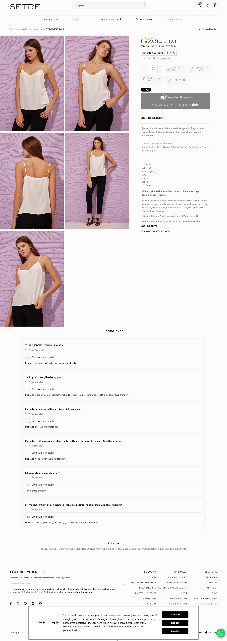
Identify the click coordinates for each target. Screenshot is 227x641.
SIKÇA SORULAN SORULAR (144, 582)
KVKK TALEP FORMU (177, 582)
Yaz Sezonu (45, 549)
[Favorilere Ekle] (153, 69)
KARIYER (213, 582)
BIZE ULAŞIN (150, 572)
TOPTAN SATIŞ (210, 572)
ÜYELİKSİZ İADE (209, 604)
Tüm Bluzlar (166, 549)
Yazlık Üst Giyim (60, 549)
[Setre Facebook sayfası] (11, 603)
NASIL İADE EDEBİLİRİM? (205, 598)
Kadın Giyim (97, 549)
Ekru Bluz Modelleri (114, 549)
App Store (212, 632)
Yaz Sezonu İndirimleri (136, 549)
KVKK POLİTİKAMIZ (177, 577)
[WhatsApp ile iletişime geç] (220, 633)
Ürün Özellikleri (152, 118)
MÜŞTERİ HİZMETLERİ (146, 593)
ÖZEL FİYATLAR (174, 19)
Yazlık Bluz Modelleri (79, 549)
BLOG (214, 593)
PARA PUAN (211, 588)
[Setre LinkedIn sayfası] (33, 603)
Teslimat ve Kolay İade (155, 231)
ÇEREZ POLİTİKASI (178, 604)
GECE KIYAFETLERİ (110, 19)
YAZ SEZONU (51, 19)
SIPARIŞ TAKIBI (150, 598)
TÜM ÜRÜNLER (143, 19)
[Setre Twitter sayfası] (18, 603)
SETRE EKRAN (210, 577)
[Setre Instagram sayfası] (25, 603)
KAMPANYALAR (149, 604)
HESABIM (152, 577)
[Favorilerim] (207, 8)
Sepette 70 (153, 549)
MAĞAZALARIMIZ (148, 588)
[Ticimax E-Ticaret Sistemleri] (113, 640)
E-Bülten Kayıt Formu (33, 592)
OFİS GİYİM (79, 19)
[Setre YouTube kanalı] (40, 603)
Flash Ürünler (180, 549)
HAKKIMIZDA (180, 572)
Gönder (123, 584)
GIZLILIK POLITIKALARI (176, 598)
